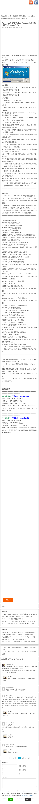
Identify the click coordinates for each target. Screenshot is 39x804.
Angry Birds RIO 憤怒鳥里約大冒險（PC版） (16, 639)
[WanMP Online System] (11, 11)
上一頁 (12, 758)
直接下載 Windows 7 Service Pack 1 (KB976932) (17, 616)
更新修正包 (22, 16)
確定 (10, 799)
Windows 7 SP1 (18, 120)
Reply (11, 664)
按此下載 (12, 122)
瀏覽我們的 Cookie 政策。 (28, 795)
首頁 (9, 16)
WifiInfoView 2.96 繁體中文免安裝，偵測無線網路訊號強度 (20, 632)
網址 (20, 774)
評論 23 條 (19, 27)
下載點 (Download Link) (28, 369)
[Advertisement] (19, 41)
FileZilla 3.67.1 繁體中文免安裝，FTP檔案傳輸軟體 (18, 634)
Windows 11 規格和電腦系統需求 (13, 619)
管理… (28, 799)
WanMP (10, 676)
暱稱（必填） (23, 766)
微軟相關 (15, 16)
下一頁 (27, 758)
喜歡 (8, 600)
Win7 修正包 (31, 16)
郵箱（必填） (23, 770)
